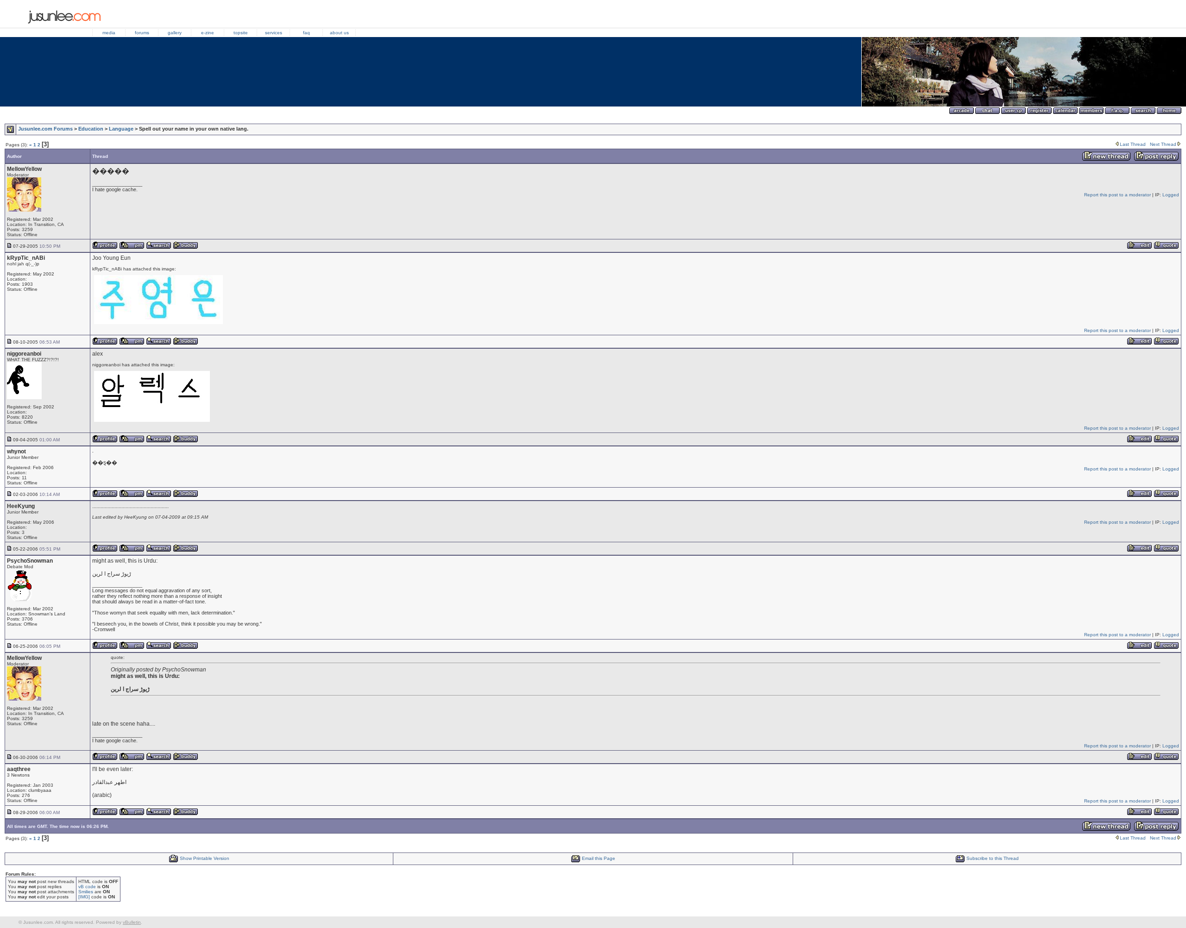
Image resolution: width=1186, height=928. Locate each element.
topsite (240, 32)
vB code (87, 886)
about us (339, 32)
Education (90, 129)
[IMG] (84, 896)
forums (142, 32)
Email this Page (598, 858)
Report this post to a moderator (1117, 194)
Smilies (85, 891)
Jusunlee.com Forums (45, 129)
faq (306, 32)
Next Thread (1163, 144)
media (108, 32)
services (273, 32)
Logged (1170, 194)
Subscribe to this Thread (992, 858)
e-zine (207, 32)
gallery (175, 32)
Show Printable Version (204, 858)
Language (121, 129)
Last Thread (1133, 144)
